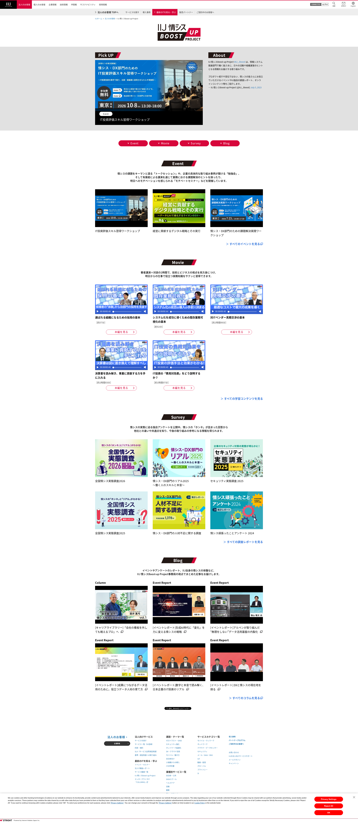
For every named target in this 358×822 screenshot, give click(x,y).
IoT (198, 759)
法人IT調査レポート (142, 768)
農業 (167, 790)
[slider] (126, 311)
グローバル (201, 766)
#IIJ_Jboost (239, 61)
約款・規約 (139, 748)
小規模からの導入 (173, 762)
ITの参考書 (170, 766)
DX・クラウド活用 (173, 751)
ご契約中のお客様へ (236, 744)
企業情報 (117, 743)
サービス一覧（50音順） (144, 744)
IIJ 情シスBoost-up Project (145, 775)
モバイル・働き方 (173, 755)
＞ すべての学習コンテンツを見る (242, 399)
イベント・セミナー (142, 764)
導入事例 (232, 736)
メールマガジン (235, 759)
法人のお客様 (110, 18)
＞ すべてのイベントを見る (243, 244)
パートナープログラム (237, 740)
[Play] (98, 311)
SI (198, 773)
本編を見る (121, 332)
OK (328, 813)
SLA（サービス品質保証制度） (146, 751)
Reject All (328, 806)
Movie (165, 143)
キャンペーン (234, 763)
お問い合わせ (234, 752)
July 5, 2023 (256, 87)
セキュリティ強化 (172, 744)
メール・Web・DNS (205, 755)
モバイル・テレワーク (205, 740)
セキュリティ (202, 751)
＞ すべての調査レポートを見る (243, 542)
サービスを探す (141, 740)
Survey (196, 143)
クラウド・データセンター (207, 748)
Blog (226, 143)
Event (134, 143)
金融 (167, 786)
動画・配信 (201, 762)
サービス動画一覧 (141, 772)
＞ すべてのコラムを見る (244, 698)
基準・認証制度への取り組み (146, 755)
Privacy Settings (328, 799)
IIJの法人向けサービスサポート (241, 756)
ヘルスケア (170, 783)
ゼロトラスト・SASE (174, 740)
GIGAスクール (171, 779)
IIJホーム (98, 18)
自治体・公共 (171, 775)
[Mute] (145, 311)
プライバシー (202, 769)
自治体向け (170, 759)
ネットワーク (202, 744)
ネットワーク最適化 (173, 748)
